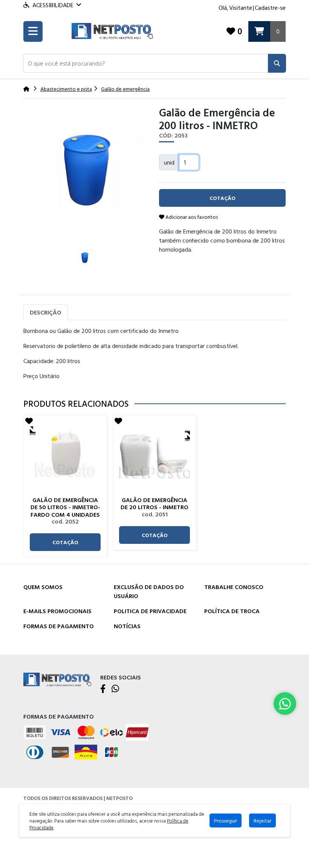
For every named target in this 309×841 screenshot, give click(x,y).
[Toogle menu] (33, 31)
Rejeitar (262, 820)
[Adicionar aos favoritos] (29, 420)
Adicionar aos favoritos (191, 217)
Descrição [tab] (45, 312)
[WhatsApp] (115, 689)
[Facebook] (103, 689)
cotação (65, 542)
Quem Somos (43, 586)
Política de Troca (232, 610)
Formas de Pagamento (58, 625)
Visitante (240, 7)
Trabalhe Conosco (233, 586)
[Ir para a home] (57, 679)
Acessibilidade (52, 4)
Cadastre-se (270, 7)
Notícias (127, 625)
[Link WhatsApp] (285, 703)
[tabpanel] (154, 356)
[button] (145, 63)
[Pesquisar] (277, 63)
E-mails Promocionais (57, 610)
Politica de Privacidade (150, 610)
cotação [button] (223, 198)
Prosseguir (225, 820)
